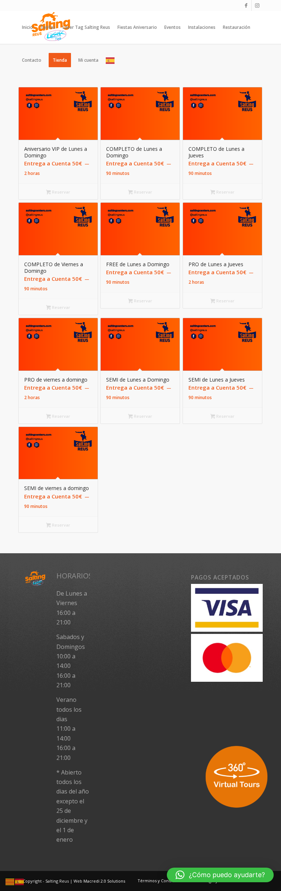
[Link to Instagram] (257, 5)
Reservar (60, 192)
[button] (220, 875)
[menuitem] (27, 27)
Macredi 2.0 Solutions (104, 881)
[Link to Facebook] (246, 5)
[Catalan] (10, 881)
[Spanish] (110, 60)
